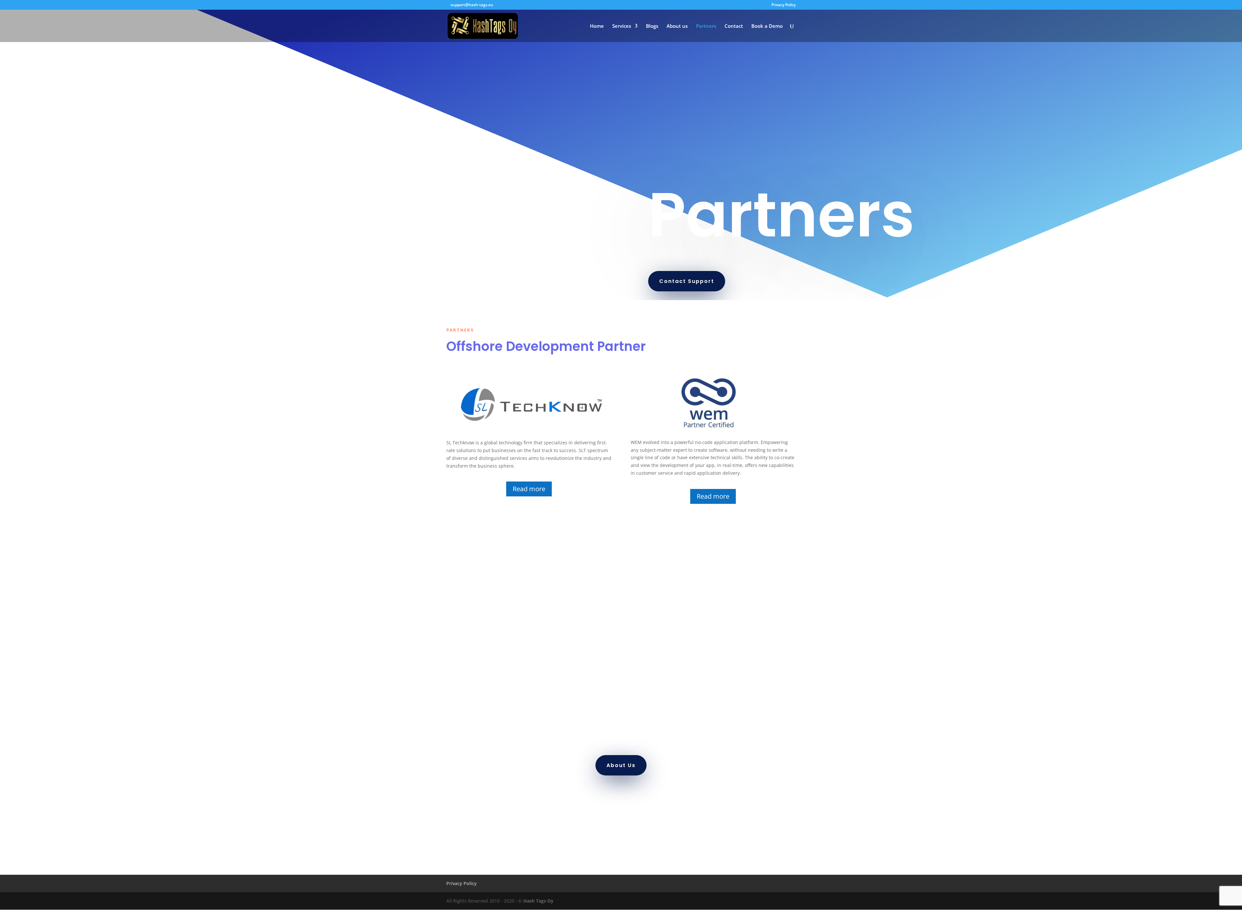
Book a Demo (767, 26)
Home (597, 26)
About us (677, 26)
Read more (529, 488)
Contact (733, 26)
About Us (621, 765)
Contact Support (686, 281)
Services (621, 26)
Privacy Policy (783, 5)
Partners (706, 26)
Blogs (652, 26)
